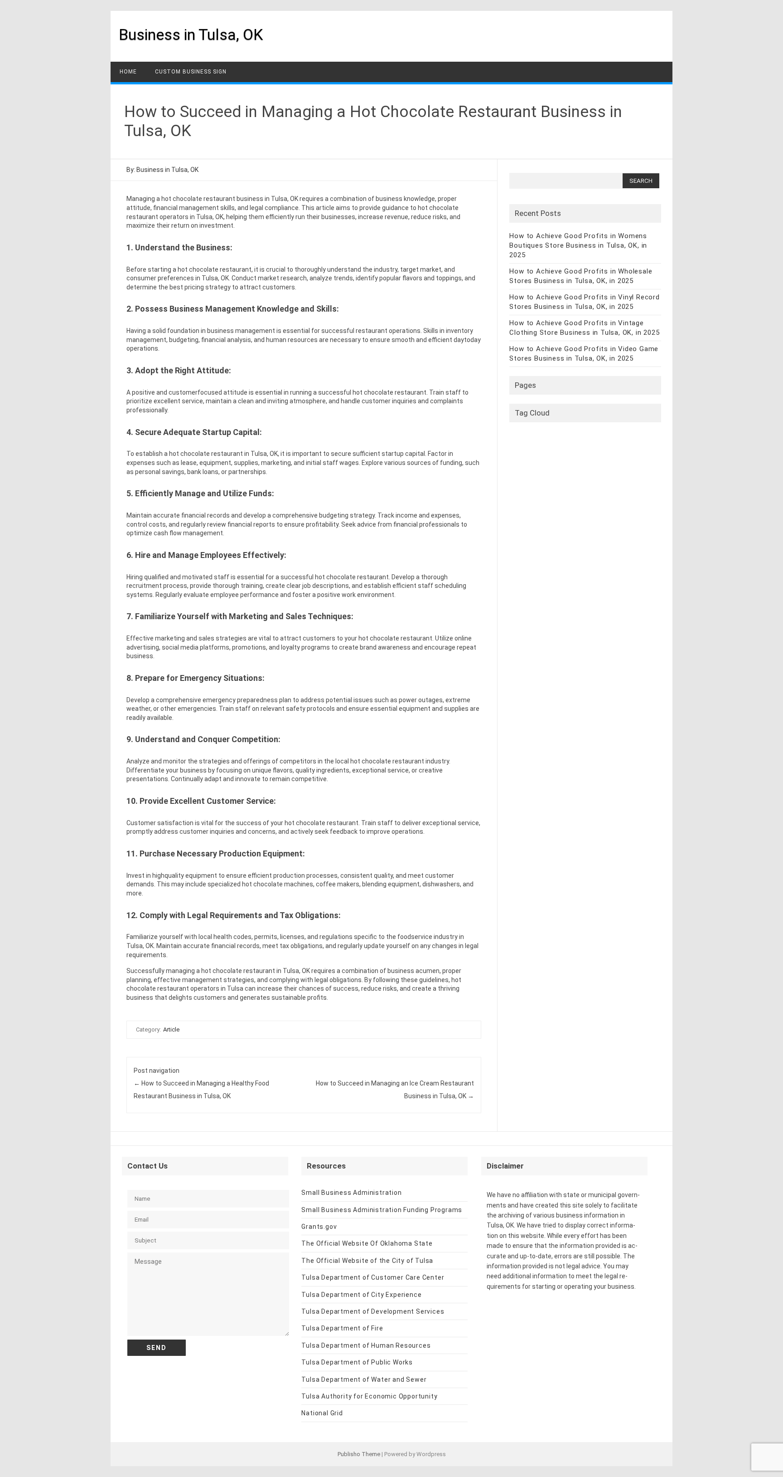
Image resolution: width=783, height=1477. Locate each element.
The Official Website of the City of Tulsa (367, 1260)
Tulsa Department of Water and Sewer (363, 1379)
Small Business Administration (351, 1192)
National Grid (322, 1413)
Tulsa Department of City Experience (361, 1294)
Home (128, 71)
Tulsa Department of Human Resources (365, 1345)
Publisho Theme (359, 1454)
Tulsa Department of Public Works (357, 1362)
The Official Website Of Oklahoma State (366, 1243)
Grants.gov (319, 1226)
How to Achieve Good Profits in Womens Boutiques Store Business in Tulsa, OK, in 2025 (578, 245)
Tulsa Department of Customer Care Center (372, 1277)
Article (171, 1029)
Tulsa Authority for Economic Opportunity (369, 1396)
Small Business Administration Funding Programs (381, 1209)
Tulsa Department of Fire (342, 1328)
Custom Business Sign (191, 71)
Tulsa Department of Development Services (372, 1311)
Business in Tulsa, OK (191, 34)
